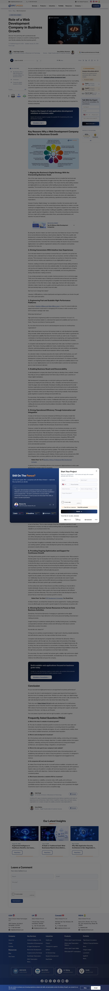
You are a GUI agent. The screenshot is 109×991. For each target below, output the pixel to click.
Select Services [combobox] (66, 488)
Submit (78, 511)
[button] (96, 471)
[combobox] (65, 484)
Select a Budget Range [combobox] (86, 488)
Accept (95, 988)
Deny (85, 988)
